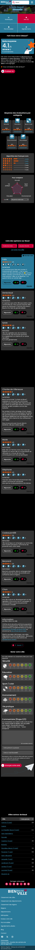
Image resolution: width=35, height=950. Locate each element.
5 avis (26, 161)
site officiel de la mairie (18, 631)
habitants (12, 62)
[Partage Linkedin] (14, 884)
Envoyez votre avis (12, 765)
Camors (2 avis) (6, 823)
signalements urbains (9, 639)
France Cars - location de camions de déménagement (13, 943)
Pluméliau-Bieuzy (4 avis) (9, 848)
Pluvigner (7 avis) (7, 852)
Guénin (3, 826)
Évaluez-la (9, 71)
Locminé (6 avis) (6, 870)
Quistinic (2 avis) (6, 841)
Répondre (7, 283)
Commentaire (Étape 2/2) (17, 723)
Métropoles (4, 915)
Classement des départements (11, 901)
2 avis (26, 163)
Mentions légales (5, 947)
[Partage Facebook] (6, 884)
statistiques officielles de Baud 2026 (14, 629)
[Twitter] (7, 937)
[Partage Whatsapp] (21, 884)
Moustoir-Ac (5, 874)
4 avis (27, 159)
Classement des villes (8, 897)
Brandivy (4, 845)
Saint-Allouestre (6, 856)
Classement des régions (9, 905)
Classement (6, 131)
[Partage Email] (28, 884)
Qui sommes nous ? (6, 948)
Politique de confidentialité (18, 947)
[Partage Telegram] (17, 884)
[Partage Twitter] (10, 884)
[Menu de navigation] (32, 2)
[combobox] (20, 2)
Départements (6, 912)
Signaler (29, 286)
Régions (3, 908)
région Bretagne (14, 58)
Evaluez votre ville (6, 919)
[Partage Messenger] (24, 884)
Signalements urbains (8, 926)
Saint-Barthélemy (7, 834)
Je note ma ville (17, 250)
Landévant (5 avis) (7, 863)
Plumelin (4, 837)
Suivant (19, 645)
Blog (2, 930)
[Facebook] (2, 937)
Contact (3, 933)
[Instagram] (12, 937)
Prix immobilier (5, 922)
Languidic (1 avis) (7, 859)
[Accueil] (6, 2)
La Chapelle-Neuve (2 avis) (10, 830)
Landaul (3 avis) (6, 867)
